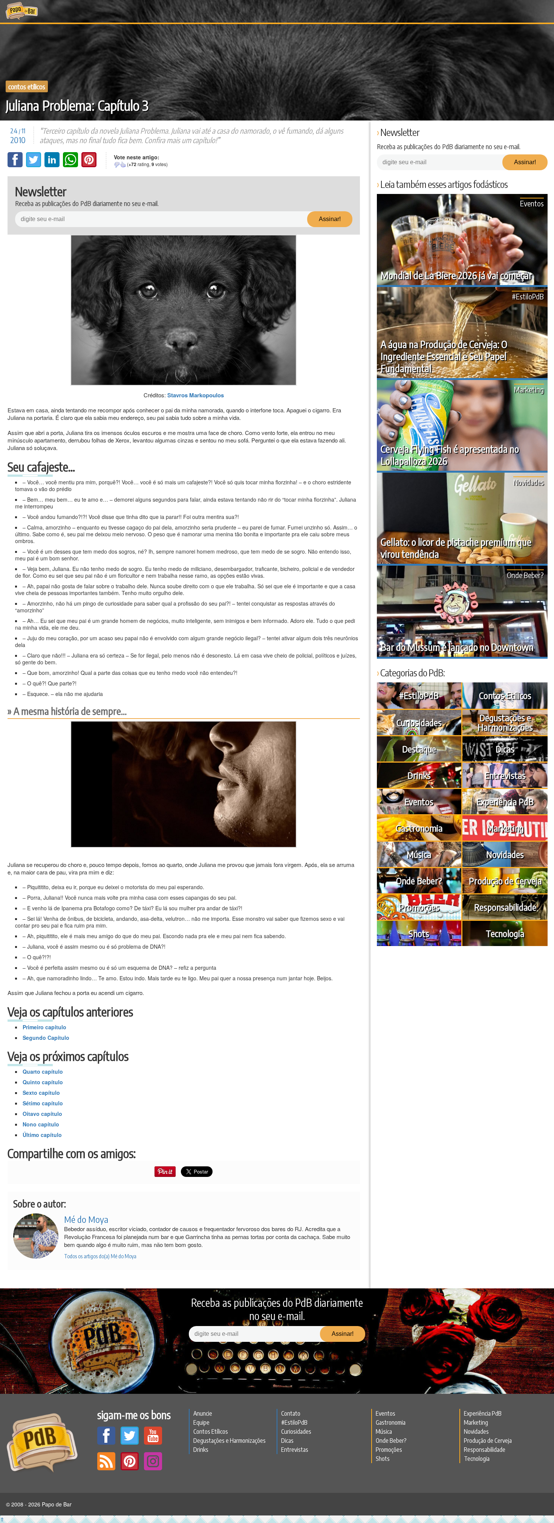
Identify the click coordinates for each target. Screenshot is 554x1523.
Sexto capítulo (41, 1092)
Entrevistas (505, 775)
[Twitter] (34, 165)
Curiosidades (419, 722)
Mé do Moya (86, 1219)
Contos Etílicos (26, 86)
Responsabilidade (505, 907)
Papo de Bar (22, 11)
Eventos (532, 203)
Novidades (528, 482)
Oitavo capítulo (42, 1113)
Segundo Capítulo (46, 1037)
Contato (290, 1413)
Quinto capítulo (43, 1082)
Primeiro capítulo (44, 1027)
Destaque (419, 748)
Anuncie (202, 1413)
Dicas (505, 748)
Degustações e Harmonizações (505, 722)
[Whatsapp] (71, 165)
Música (419, 854)
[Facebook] (16, 165)
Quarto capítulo (43, 1071)
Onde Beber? (525, 575)
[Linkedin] (52, 165)
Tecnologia (505, 933)
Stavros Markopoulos (195, 395)
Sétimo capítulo (43, 1103)
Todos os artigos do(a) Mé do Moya (100, 1256)
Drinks (419, 775)
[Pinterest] (88, 165)
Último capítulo (42, 1134)
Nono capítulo (41, 1124)
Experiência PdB (505, 801)
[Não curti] (117, 165)
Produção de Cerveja (505, 880)
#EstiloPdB (528, 296)
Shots (419, 933)
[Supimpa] (123, 165)
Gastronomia (419, 827)
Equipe (201, 1422)
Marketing (529, 389)
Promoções (419, 907)
